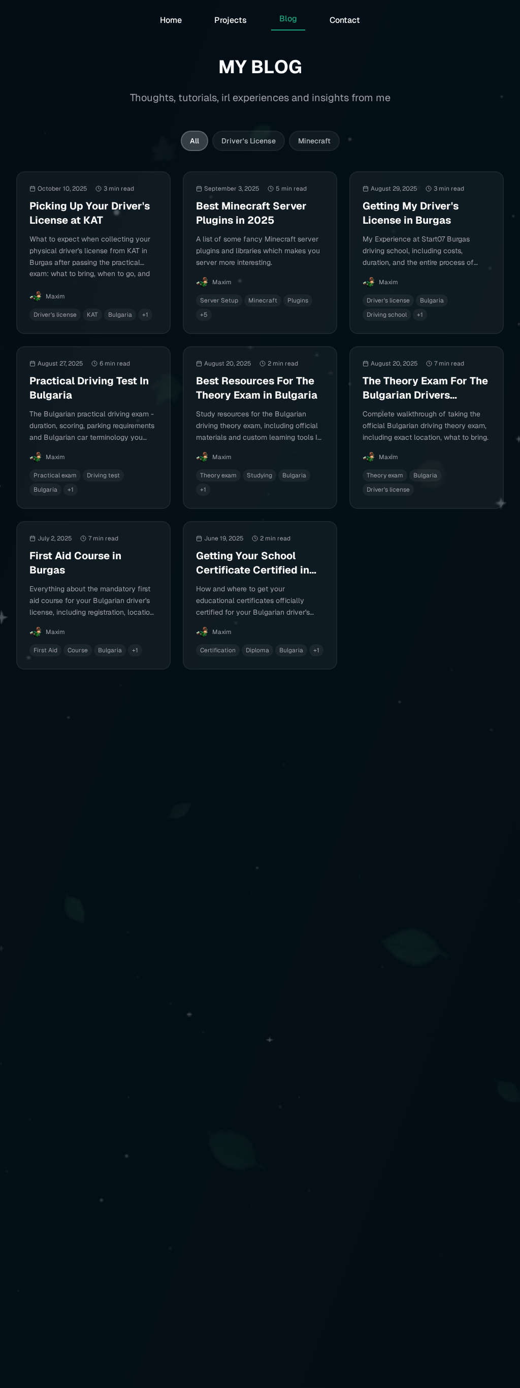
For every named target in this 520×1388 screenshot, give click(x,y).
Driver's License (248, 140)
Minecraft (314, 140)
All (194, 140)
